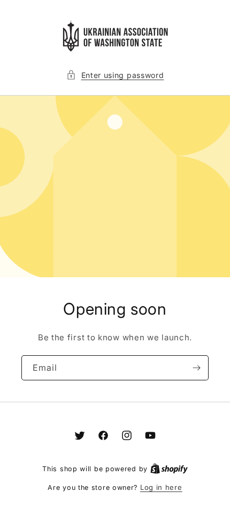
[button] (115, 75)
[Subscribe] (196, 367)
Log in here (161, 487)
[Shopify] (169, 468)
